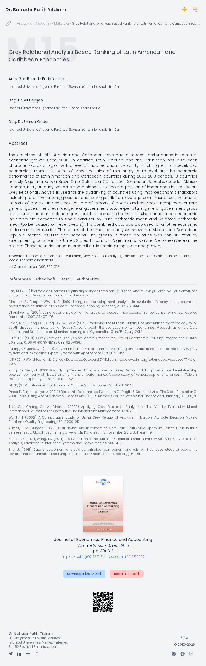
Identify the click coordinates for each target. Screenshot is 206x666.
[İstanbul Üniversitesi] (174, 654)
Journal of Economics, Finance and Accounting (103, 539)
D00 (42, 266)
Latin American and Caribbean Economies (157, 256)
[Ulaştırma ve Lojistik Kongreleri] (191, 654)
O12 (56, 266)
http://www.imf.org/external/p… (142, 359)
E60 (50, 266)
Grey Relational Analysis (102, 256)
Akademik (43, 23)
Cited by (45, 279)
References (20, 279)
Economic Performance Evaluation (53, 256)
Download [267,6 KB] (84, 573)
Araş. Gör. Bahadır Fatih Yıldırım (37, 78)
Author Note (88, 279)
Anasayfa (24, 23)
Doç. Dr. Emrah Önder (29, 121)
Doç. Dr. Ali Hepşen (26, 100)
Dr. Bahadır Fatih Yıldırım (36, 9)
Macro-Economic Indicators (31, 260)
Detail (66, 279)
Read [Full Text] (126, 573)
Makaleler (61, 23)
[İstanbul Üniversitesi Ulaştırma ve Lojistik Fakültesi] (182, 654)
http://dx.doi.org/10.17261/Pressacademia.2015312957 (103, 556)
